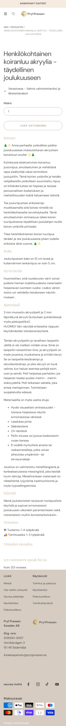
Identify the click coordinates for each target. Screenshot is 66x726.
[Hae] (13, 14)
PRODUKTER (17, 27)
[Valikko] (5, 14)
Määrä (8, 103)
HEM (6, 27)
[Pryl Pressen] (33, 14)
